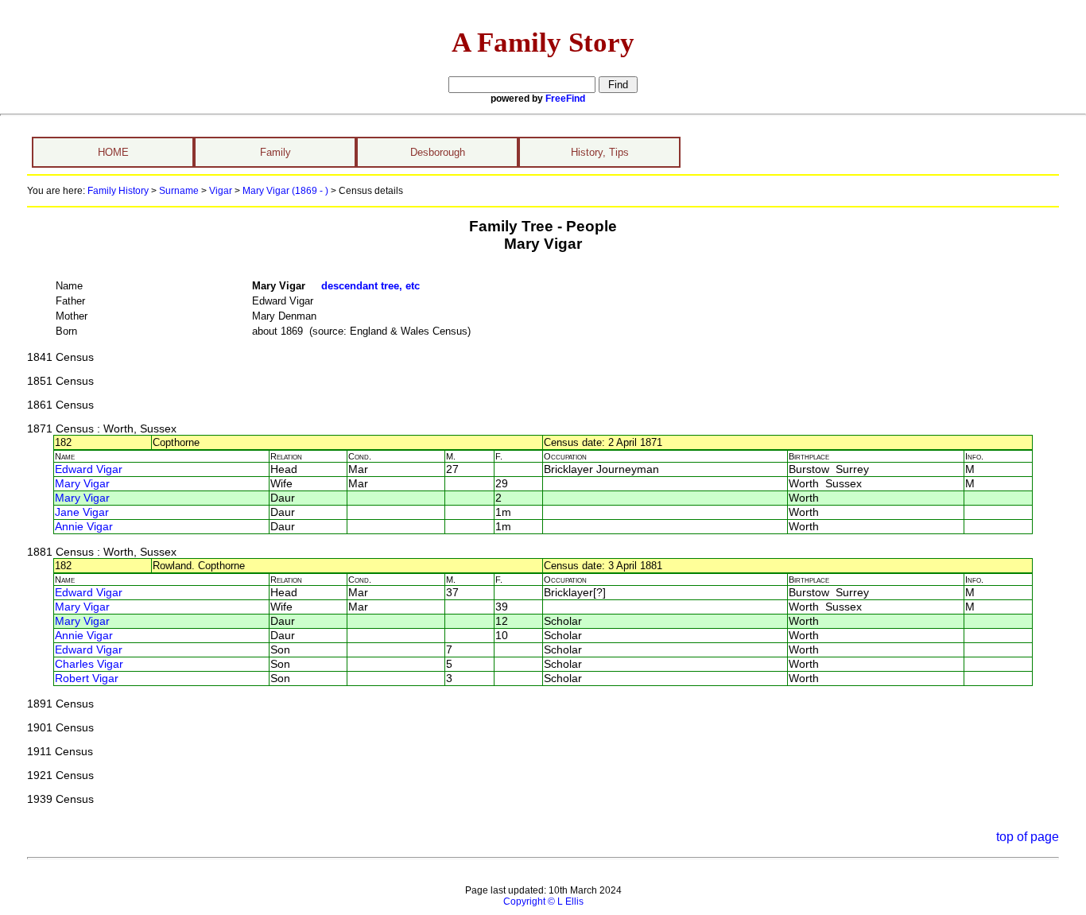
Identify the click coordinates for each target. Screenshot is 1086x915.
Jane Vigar (82, 512)
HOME (113, 152)
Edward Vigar (88, 469)
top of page (1027, 836)
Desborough (437, 152)
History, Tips (600, 152)
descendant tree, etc (370, 286)
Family (275, 152)
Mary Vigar (82, 484)
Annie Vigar (84, 527)
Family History (118, 190)
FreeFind (565, 98)
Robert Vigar (86, 678)
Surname (179, 190)
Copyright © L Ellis (543, 901)
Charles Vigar (89, 664)
